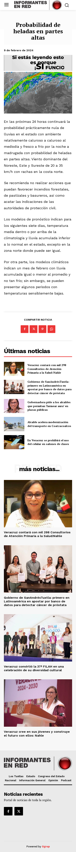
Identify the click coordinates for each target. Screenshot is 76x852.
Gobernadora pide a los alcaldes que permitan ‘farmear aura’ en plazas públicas (49, 405)
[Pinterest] (42, 329)
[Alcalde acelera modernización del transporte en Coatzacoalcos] (14, 424)
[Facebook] (24, 329)
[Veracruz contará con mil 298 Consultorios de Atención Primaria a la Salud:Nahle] (14, 369)
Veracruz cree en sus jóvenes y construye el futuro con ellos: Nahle (37, 733)
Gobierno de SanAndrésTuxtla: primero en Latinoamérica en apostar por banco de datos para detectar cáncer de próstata (49, 387)
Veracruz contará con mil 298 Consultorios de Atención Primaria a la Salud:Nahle (46, 368)
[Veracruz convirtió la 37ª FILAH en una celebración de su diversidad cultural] (38, 638)
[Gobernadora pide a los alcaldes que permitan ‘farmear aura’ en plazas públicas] (14, 406)
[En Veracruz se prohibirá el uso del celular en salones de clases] (14, 442)
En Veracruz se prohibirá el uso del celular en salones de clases (48, 442)
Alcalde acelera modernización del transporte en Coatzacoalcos (49, 424)
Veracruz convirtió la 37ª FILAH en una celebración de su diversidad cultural (34, 668)
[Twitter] (33, 329)
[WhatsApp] (51, 329)
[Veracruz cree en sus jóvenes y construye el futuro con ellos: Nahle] (38, 703)
